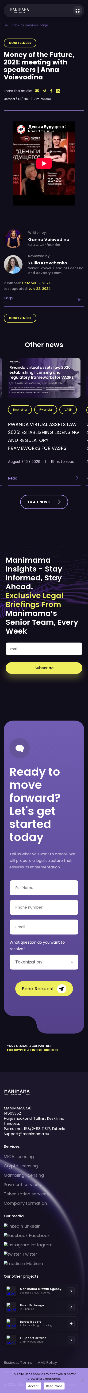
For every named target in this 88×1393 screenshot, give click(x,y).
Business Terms (18, 1362)
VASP (68, 410)
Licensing (20, 410)
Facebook (39, 1235)
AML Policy (47, 1362)
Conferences (20, 43)
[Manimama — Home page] (16, 10)
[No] (82, 1380)
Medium (34, 1263)
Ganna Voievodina (48, 239)
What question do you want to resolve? (37, 946)
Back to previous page (30, 25)
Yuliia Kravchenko (47, 263)
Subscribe (44, 668)
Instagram (42, 1245)
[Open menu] (77, 10)
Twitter (30, 1254)
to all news (38, 502)
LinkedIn (32, 1226)
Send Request (38, 988)
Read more (54, 1386)
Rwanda (45, 410)
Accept (33, 1386)
